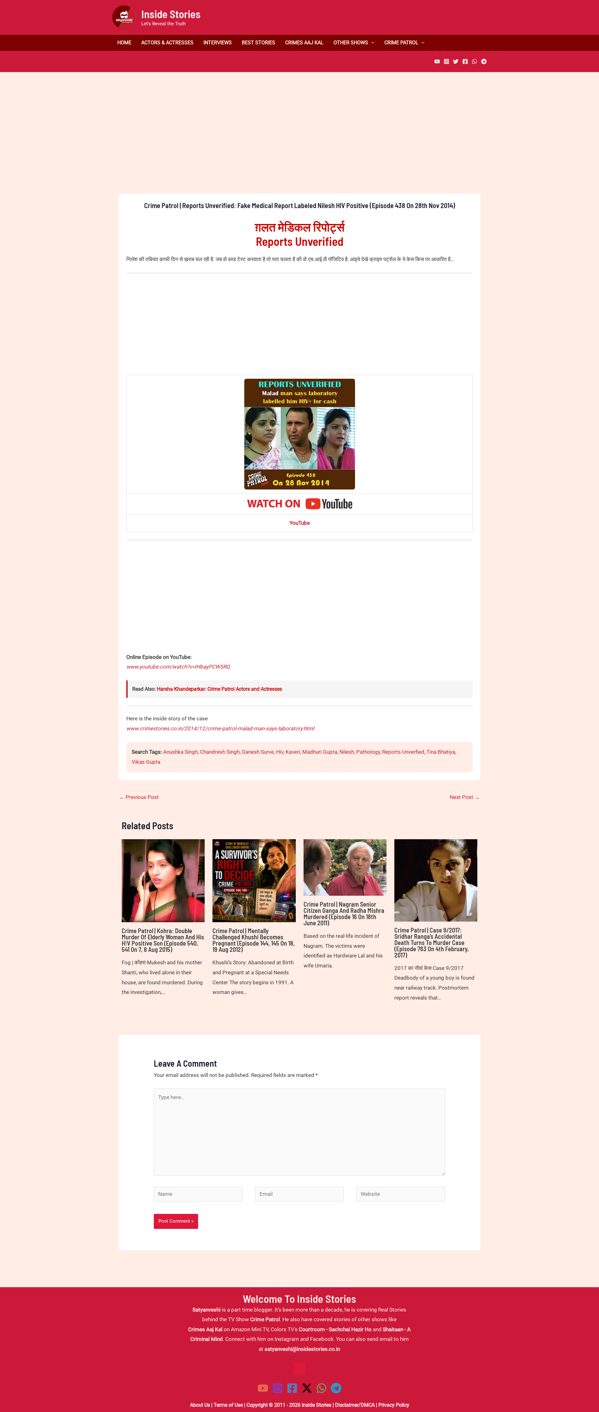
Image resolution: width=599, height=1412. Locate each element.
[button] (371, 42)
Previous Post (139, 797)
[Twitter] (456, 61)
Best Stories (258, 42)
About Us (200, 1405)
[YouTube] (437, 61)
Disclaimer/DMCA (355, 1405)
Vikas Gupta (146, 762)
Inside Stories (171, 13)
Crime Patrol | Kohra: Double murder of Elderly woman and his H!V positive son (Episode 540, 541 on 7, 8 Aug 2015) (163, 940)
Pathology (368, 752)
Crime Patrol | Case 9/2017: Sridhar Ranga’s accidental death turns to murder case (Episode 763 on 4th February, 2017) (431, 942)
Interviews (217, 42)
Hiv (279, 752)
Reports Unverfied (403, 752)
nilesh (346, 752)
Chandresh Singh (220, 752)
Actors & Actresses (167, 42)
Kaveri (292, 752)
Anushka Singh (180, 752)
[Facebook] (465, 61)
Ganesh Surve (258, 752)
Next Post (465, 797)
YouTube (300, 523)
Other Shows (351, 42)
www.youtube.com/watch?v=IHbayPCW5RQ (178, 667)
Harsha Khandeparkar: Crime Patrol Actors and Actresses (219, 689)
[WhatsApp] (474, 61)
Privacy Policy (393, 1405)
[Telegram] (484, 61)
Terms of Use (228, 1405)
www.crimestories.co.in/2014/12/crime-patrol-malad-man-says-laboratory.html (220, 728)
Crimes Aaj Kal (304, 42)
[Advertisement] (299, 143)
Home (124, 42)
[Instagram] (446, 61)
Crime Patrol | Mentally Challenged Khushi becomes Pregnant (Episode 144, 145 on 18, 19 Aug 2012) (253, 940)
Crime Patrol (401, 42)
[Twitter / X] (306, 1388)
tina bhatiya (440, 752)
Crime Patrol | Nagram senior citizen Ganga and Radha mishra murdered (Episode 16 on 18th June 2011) (344, 913)
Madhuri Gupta (319, 752)
